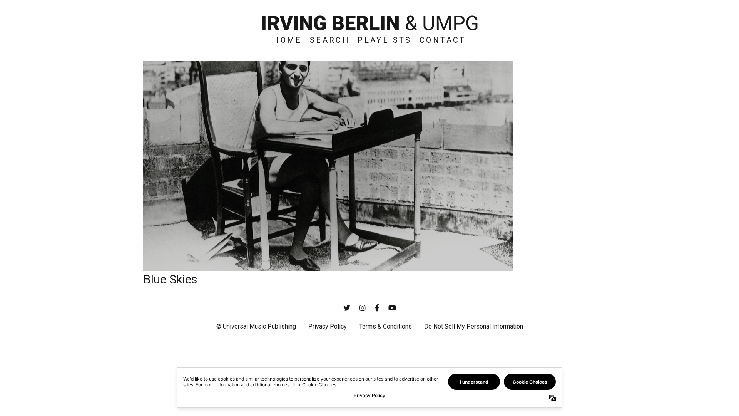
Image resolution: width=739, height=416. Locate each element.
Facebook (377, 307)
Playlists (385, 40)
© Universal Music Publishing (256, 326)
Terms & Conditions (385, 326)
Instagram (362, 307)
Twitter (346, 307)
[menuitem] (287, 40)
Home (287, 40)
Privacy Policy (327, 326)
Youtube (392, 307)
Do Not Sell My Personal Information (473, 326)
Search (330, 40)
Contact (443, 40)
